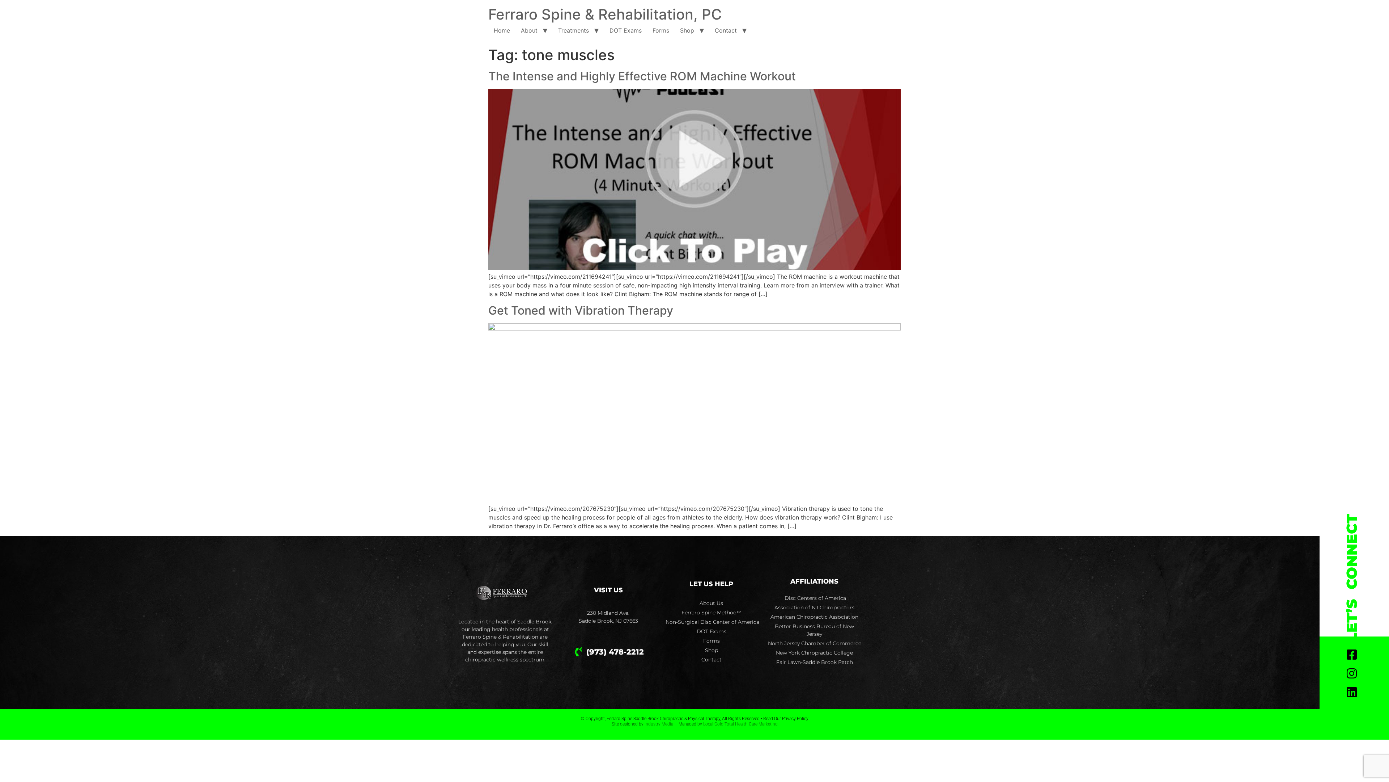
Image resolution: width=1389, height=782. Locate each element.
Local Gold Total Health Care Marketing (740, 724)
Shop (687, 30)
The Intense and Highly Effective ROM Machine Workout (642, 76)
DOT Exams (625, 30)
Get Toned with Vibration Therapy (580, 310)
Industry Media (659, 724)
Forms (661, 30)
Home (502, 30)
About (529, 30)
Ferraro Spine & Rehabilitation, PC (605, 14)
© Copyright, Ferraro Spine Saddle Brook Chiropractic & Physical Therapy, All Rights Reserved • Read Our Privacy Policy (694, 718)
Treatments (573, 30)
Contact (726, 30)
